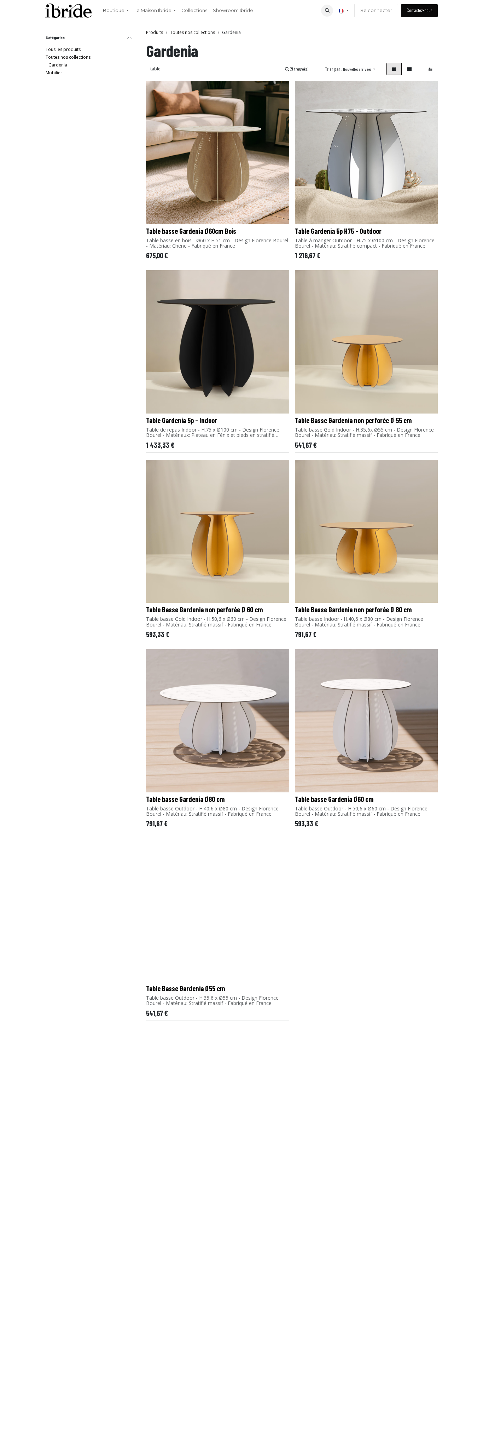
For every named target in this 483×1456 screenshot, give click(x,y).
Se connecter (376, 10)
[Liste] (409, 69)
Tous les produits (63, 49)
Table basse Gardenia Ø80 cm (185, 799)
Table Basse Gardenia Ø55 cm (185, 988)
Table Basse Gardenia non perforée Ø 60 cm (204, 609)
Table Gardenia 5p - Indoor (181, 420)
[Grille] (394, 69)
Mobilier (54, 73)
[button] (327, 11)
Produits (154, 32)
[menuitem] (116, 10)
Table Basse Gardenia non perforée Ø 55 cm (353, 420)
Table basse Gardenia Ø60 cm (334, 799)
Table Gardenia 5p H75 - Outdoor (338, 231)
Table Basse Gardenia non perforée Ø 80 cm (353, 609)
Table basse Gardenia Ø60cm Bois (191, 231)
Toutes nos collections (68, 57)
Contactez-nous (419, 10)
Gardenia (57, 65)
